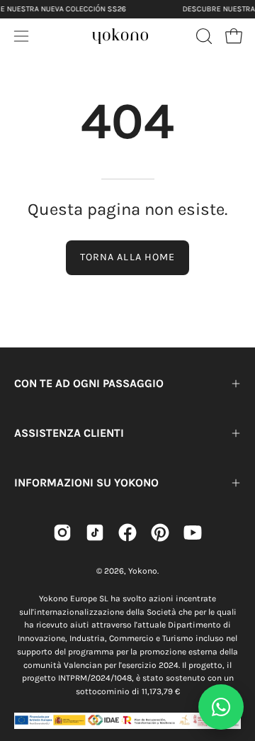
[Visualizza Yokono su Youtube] (192, 532)
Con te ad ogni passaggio (89, 383)
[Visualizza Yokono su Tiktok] (95, 532)
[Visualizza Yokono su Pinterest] (160, 532)
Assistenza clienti (69, 433)
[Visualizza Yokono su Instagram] (62, 532)
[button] (202, 36)
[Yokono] (120, 34)
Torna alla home (127, 257)
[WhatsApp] (221, 707)
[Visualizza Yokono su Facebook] (127, 532)
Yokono (142, 571)
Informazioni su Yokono (86, 482)
